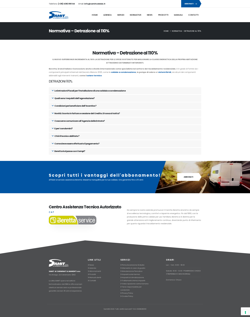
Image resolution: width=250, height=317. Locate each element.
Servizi (120, 14)
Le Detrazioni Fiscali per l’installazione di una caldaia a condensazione (90, 90)
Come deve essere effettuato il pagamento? (76, 143)
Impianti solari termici (131, 274)
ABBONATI (189, 4)
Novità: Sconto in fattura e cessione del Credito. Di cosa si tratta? (87, 113)
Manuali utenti (95, 277)
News (149, 14)
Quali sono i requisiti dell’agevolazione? (74, 98)
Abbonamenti (95, 271)
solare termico (94, 75)
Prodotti (163, 14)
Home (95, 14)
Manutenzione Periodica (132, 271)
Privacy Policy (127, 293)
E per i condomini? (63, 128)
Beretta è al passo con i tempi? (69, 151)
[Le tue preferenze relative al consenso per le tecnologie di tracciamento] (245, 312)
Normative (135, 14)
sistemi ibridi (164, 72)
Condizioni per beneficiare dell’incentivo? (75, 105)
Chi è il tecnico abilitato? (66, 136)
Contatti (193, 14)
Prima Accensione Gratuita (133, 265)
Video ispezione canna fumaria (135, 284)
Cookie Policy (127, 296)
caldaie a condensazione (123, 72)
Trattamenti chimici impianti (133, 280)
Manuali (178, 14)
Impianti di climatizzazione (133, 277)
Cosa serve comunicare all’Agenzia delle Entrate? (79, 120)
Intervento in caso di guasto (133, 268)
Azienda (107, 14)
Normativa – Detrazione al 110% (186, 31)
